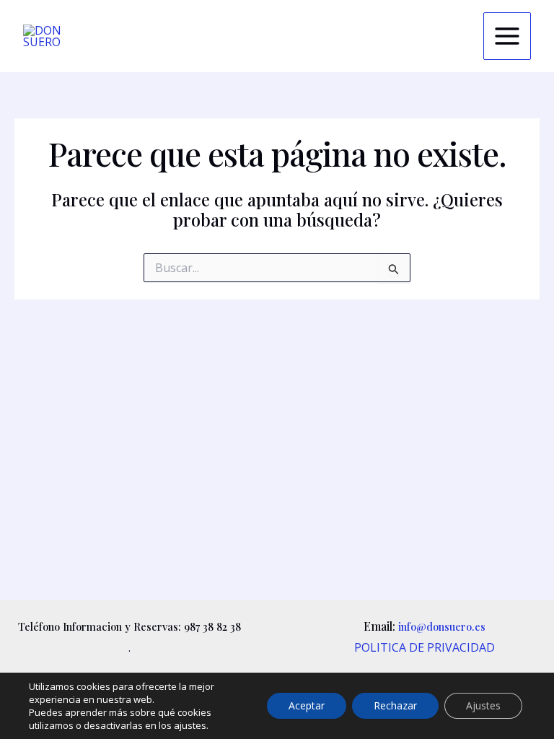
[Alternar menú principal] (507, 36)
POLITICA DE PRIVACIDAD (424, 647)
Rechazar (395, 705)
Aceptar (307, 705)
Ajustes (483, 705)
